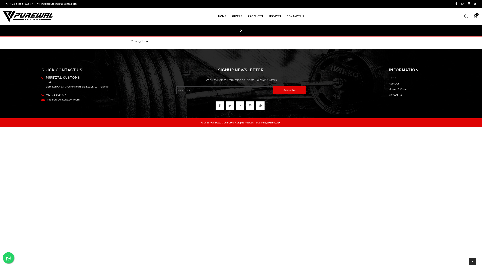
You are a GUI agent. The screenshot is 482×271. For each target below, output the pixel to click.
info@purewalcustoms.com (63, 99)
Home (222, 16)
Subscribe (290, 90)
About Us (394, 83)
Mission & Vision (398, 89)
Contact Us (295, 16)
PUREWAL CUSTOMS (222, 122)
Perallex (274, 122)
